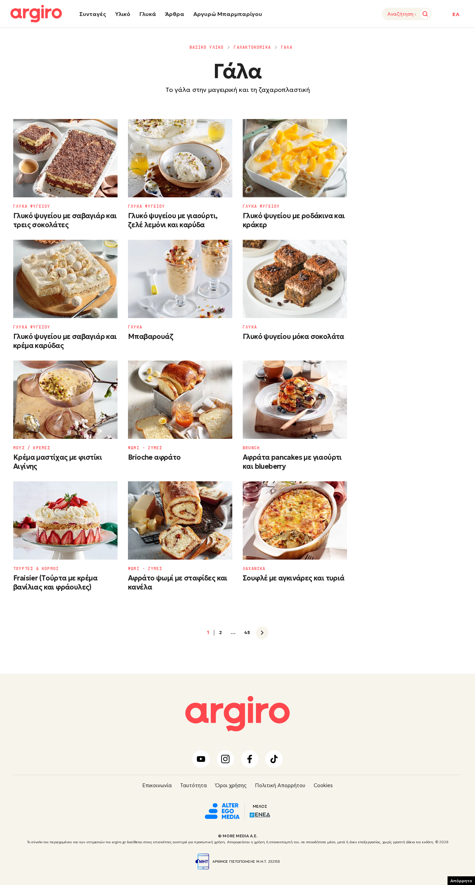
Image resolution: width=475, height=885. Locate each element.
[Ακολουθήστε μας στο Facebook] (249, 759)
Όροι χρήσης (231, 785)
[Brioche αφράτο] (180, 400)
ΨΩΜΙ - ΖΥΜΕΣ (145, 448)
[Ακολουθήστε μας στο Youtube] (201, 759)
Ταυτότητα (193, 785)
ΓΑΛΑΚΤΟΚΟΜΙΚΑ (252, 47)
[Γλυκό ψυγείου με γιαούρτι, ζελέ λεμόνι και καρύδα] (180, 158)
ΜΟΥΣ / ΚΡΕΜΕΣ (31, 448)
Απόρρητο (461, 880)
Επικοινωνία (157, 785)
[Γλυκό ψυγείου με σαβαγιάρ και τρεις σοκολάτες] (65, 158)
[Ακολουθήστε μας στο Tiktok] (274, 759)
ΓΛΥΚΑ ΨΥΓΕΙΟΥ (31, 206)
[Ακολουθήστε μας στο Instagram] (225, 759)
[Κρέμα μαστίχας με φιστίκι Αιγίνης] (65, 400)
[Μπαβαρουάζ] (180, 279)
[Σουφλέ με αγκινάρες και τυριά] (295, 520)
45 (247, 632)
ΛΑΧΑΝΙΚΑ (254, 568)
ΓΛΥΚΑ (135, 327)
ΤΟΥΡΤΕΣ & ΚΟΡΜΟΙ (36, 568)
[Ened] (260, 814)
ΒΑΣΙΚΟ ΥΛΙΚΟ (207, 47)
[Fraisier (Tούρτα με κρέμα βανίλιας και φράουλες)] (65, 520)
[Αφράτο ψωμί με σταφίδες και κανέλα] (180, 520)
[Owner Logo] (222, 810)
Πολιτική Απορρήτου (280, 785)
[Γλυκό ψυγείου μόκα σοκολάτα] (295, 279)
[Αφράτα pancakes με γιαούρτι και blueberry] (295, 400)
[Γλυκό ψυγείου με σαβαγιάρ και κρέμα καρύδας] (65, 279)
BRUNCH (251, 448)
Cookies (323, 785)
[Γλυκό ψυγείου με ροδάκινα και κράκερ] (295, 158)
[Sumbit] (425, 14)
